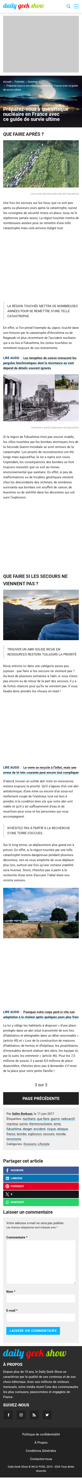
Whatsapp (17, 1202)
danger (27, 1129)
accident (39, 1129)
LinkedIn (16, 1178)
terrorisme (14, 1139)
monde (61, 1134)
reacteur (12, 1124)
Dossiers (30, 1144)
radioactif (68, 1119)
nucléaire (29, 1119)
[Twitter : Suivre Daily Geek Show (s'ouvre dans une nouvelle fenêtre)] (47, 1415)
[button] (76, 6)
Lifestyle (44, 1144)
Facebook (17, 1170)
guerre (55, 1119)
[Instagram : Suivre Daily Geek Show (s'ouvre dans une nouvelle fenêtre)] (21, 1415)
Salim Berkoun (22, 1114)
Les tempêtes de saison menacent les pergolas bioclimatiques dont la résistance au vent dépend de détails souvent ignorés (40, 363)
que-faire (43, 1119)
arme (57, 1124)
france (11, 1134)
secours (48, 1134)
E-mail (12, 1310)
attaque (62, 1129)
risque (51, 1129)
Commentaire (17, 1237)
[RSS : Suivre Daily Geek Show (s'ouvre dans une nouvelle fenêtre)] (34, 1415)
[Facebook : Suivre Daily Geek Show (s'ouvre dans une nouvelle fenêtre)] (8, 1415)
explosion (35, 1134)
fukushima (14, 1129)
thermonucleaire (40, 1124)
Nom (10, 1292)
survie (23, 1124)
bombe (21, 1134)
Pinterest (17, 1186)
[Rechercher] (68, 7)
